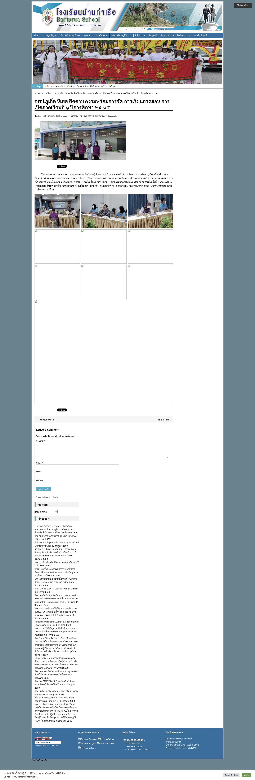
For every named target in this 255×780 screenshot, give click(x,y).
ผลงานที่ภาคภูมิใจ (120, 35)
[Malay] (43, 738)
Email (38, 471)
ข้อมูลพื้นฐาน (51, 35)
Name (39, 462)
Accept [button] (246, 775)
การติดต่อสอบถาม (181, 35)
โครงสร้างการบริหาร (70, 35)
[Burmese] (50, 738)
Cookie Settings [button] (231, 775)
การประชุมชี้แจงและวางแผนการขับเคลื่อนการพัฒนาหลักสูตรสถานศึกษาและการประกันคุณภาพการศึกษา (57, 572)
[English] (36, 738)
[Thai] (39, 738)
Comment (40, 440)
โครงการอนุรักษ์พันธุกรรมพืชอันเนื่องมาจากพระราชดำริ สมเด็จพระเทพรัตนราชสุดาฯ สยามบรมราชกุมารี (56, 631)
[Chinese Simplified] (46, 738)
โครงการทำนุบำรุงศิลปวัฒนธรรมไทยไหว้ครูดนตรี (57, 562)
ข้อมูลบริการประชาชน (159, 35)
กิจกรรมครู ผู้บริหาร (79, 116)
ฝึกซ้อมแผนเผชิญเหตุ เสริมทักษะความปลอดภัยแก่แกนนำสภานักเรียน (91, 86)
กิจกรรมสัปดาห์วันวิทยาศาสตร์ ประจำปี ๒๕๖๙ (56, 535)
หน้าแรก (37, 35)
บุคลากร (88, 35)
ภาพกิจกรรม (101, 35)
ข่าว (43, 93)
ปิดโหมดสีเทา (243, 5)
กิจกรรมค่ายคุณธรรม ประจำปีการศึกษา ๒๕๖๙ (56, 588)
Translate (54, 745)
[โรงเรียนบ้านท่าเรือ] (127, 16)
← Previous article (45, 419)
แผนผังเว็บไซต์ (200, 35)
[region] (127, 62)
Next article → (164, 419)
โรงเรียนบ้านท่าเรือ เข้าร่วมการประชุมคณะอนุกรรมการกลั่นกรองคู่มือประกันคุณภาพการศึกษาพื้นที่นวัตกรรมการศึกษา (55, 529)
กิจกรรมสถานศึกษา (96, 116)
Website (40, 480)
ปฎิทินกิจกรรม (138, 35)
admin (65, 116)
